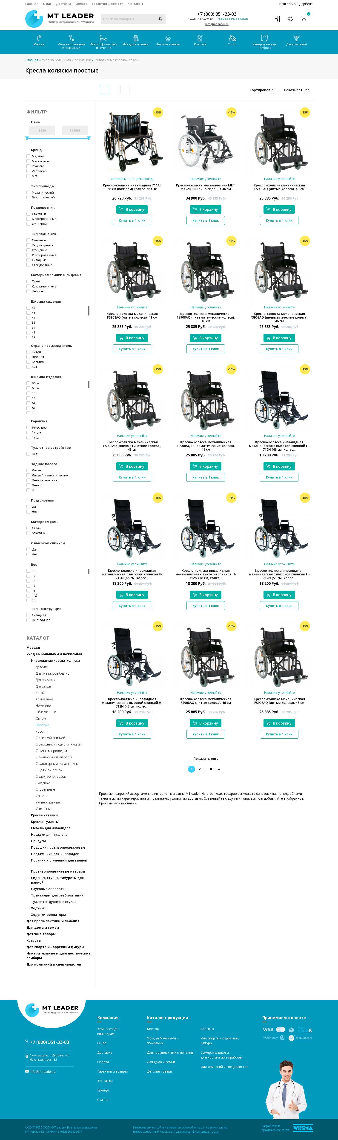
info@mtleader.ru (217, 24)
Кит (34, 367)
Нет (34, 454)
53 (33, 337)
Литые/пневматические (49, 475)
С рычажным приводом (54, 757)
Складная (38, 615)
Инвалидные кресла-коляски (117, 60)
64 (33, 403)
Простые (42, 725)
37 (33, 327)
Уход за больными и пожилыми (71, 46)
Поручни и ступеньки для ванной (59, 860)
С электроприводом (51, 776)
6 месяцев (39, 427)
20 (33, 600)
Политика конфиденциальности (196, 1132)
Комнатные (44, 699)
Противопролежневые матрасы (58, 871)
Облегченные (46, 712)
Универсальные (48, 802)
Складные (39, 260)
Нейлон (37, 291)
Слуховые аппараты (48, 889)
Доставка (63, 4)
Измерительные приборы (264, 46)
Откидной (39, 224)
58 (33, 393)
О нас (47, 4)
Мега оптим (40, 161)
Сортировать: (261, 90)
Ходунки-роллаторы (48, 914)
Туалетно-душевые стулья (53, 901)
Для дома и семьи (136, 44)
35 (33, 322)
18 (33, 571)
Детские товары (168, 44)
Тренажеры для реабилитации (57, 895)
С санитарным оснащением (57, 763)
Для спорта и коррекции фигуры (55, 947)
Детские (42, 667)
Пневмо (37, 485)
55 (33, 398)
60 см (35, 383)
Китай (36, 352)
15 (33, 591)
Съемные (38, 240)
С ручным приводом (51, 750)
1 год (35, 437)
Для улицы (43, 686)
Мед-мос (37, 156)
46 (33, 312)
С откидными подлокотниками (59, 744)
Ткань (36, 281)
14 (33, 581)
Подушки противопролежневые (58, 847)
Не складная (40, 620)
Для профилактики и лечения (103, 46)
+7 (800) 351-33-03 (216, 14)
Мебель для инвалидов (51, 828)
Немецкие (43, 705)
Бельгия (37, 362)
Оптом (41, 718)
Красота (200, 44)
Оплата (81, 4)
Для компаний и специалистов (53, 964)
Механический (42, 192)
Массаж (39, 44)
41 (33, 332)
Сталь (36, 528)
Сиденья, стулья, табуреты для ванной (57, 880)
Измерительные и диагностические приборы (58, 955)
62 (33, 408)
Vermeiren (39, 171)
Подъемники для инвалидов (55, 854)
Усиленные (44, 808)
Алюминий (39, 533)
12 (33, 585)
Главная (31, 4)
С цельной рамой (49, 770)
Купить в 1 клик (132, 220)
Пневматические (44, 480)
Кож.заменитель (43, 286)
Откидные (39, 250)
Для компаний (296, 44)
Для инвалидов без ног (53, 673)
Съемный (38, 214)
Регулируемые (42, 245)
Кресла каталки (44, 815)
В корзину (135, 209)
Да (33, 507)
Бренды (103, 1090)
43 (33, 318)
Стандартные (41, 265)
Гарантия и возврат (107, 4)
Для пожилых (45, 680)
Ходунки (38, 908)
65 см (35, 388)
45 (33, 308)
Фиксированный (43, 219)
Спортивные (45, 789)
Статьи (103, 1099)
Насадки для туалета (49, 834)
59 (33, 413)
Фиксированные (43, 255)
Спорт (232, 44)
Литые (36, 470)
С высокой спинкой (50, 738)
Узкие (40, 796)
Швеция (37, 357)
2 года (36, 432)
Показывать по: (297, 90)
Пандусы (38, 841)
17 (33, 576)
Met (34, 176)
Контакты (135, 4)
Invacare (37, 166)
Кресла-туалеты (45, 821)
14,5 (34, 595)
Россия (41, 731)
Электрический (43, 197)
